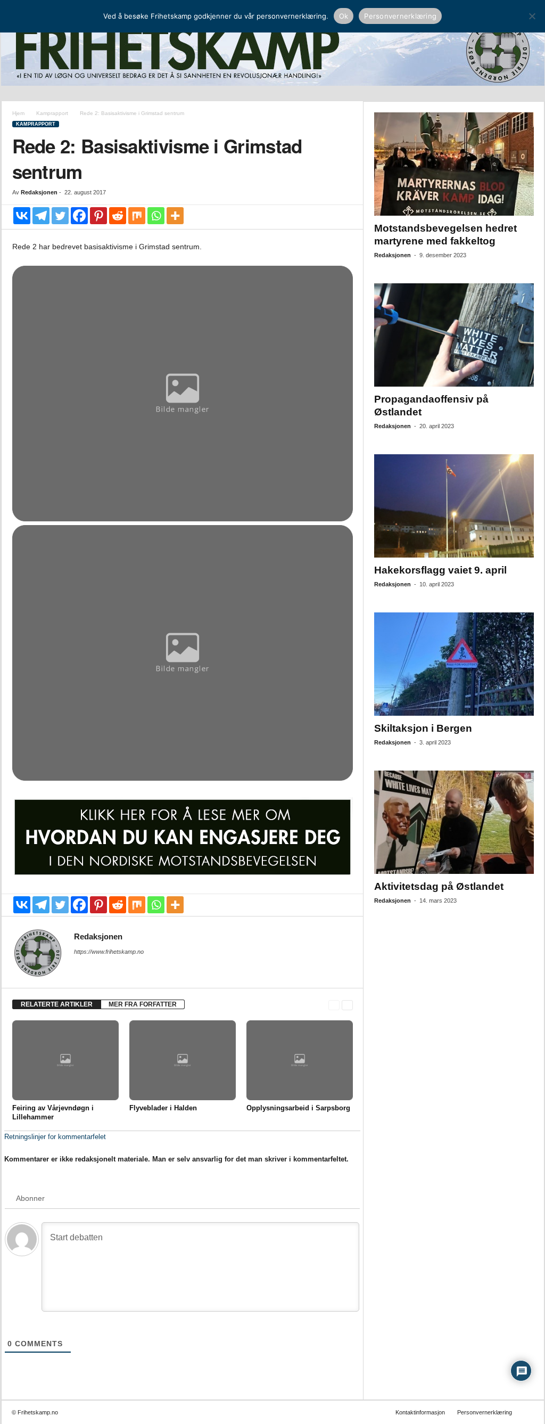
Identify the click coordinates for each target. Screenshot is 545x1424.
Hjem (18, 113)
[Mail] (80, 966)
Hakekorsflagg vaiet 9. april (440, 570)
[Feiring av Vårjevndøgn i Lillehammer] (65, 1060)
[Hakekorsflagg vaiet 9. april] (454, 506)
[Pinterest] (98, 215)
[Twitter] (60, 215)
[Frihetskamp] (272, 51)
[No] (531, 16)
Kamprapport (52, 113)
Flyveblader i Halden (163, 1108)
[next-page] (347, 1004)
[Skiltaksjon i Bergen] (454, 664)
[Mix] (136, 215)
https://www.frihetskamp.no (109, 951)
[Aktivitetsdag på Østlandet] (454, 822)
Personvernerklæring (484, 1412)
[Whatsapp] (155, 215)
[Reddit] (117, 215)
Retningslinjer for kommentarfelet (55, 1137)
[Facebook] (79, 215)
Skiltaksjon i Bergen (423, 728)
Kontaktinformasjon (420, 1412)
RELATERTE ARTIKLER (57, 1004)
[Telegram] (40, 215)
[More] (175, 215)
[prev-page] (334, 1004)
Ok (344, 16)
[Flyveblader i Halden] (182, 1060)
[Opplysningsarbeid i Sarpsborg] (299, 1060)
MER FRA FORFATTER (143, 1004)
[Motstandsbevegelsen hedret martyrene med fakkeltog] (454, 164)
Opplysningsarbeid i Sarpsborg (298, 1108)
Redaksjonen (39, 192)
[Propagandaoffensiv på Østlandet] (454, 335)
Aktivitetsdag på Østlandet (438, 886)
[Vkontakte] (21, 215)
